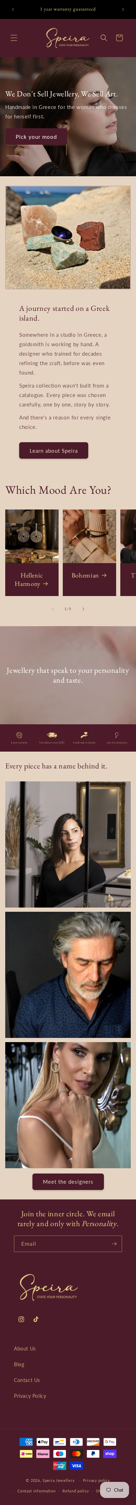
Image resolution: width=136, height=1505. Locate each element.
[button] (14, 38)
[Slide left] (52, 609)
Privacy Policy (30, 1396)
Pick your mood (36, 136)
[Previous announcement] (13, 9)
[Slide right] (83, 609)
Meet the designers (68, 1181)
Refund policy (75, 1491)
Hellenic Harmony (29, 579)
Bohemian (85, 575)
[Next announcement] (123, 9)
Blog (19, 1364)
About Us (25, 1349)
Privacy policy (96, 1480)
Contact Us (27, 1380)
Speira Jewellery (59, 1480)
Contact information (36, 1491)
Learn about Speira (54, 450)
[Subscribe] (114, 1244)
